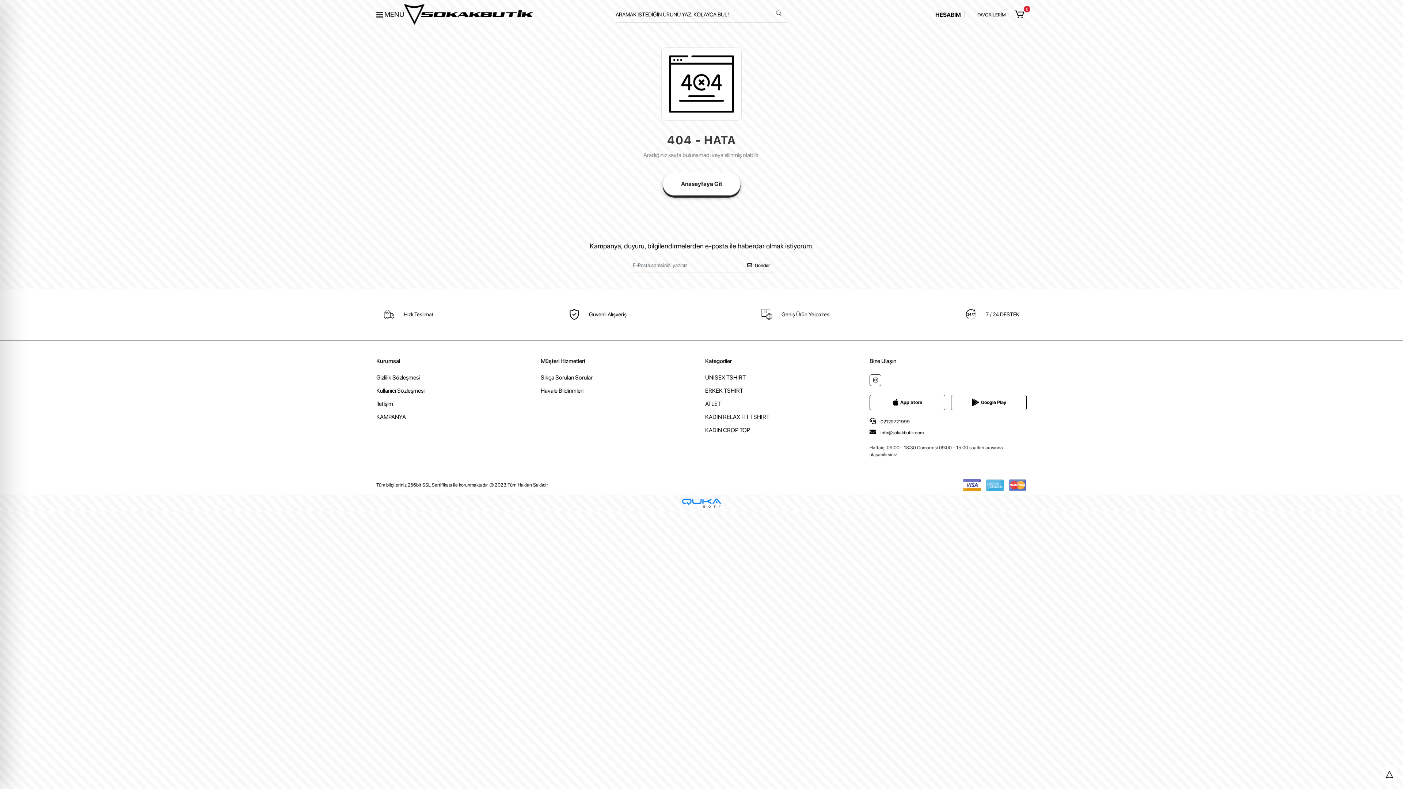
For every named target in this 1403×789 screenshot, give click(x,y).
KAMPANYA (391, 416)
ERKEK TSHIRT (724, 390)
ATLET (713, 403)
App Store (911, 402)
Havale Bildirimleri (562, 390)
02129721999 (894, 421)
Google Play (993, 402)
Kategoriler (718, 361)
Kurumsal (388, 361)
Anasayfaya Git (701, 183)
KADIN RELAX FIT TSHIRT (737, 416)
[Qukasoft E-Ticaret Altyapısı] (701, 503)
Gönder (762, 265)
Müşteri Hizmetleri (563, 361)
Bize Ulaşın (883, 361)
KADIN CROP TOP (727, 430)
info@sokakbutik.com (902, 432)
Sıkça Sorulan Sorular (567, 377)
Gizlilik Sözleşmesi (398, 377)
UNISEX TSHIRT (725, 377)
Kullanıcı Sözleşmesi (400, 390)
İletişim (384, 403)
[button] (1021, 14)
